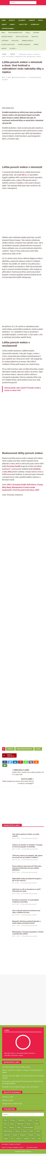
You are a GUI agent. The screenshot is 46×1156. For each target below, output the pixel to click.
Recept (28, 1124)
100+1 (24, 175)
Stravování (7, 1135)
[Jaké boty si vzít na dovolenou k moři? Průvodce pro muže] (6, 891)
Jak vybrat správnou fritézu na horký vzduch (16, 1067)
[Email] (4, 765)
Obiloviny (35, 36)
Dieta (5, 1124)
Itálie (39, 1138)
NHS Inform (31, 484)
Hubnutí (32, 20)
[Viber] (31, 762)
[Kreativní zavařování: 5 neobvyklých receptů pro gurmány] (6, 902)
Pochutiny (15, 40)
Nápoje (4, 48)
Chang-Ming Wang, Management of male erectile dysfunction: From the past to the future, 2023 (22, 487)
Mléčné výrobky (7, 36)
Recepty (12, 20)
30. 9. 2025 (17, 872)
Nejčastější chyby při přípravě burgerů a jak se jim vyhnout (20, 1087)
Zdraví (4, 24)
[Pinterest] (20, 762)
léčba (38, 749)
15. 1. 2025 (17, 936)
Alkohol (18, 1138)
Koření (36, 44)
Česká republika (28, 1127)
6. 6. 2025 (16, 914)
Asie (5, 1127)
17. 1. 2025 (17, 925)
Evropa (12, 1124)
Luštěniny (5, 40)
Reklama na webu (7, 1100)
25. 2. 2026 (17, 838)
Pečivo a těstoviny (22, 36)
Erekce (10, 749)
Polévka (31, 1135)
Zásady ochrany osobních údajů (12, 1103)
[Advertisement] (23, 214)
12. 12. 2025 (17, 849)
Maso (3, 32)
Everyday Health (13, 466)
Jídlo (36, 1120)
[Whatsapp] (25, 762)
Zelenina (36, 32)
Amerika (26, 1138)
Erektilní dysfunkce (24, 749)
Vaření (31, 1131)
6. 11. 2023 (7, 77)
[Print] (36, 762)
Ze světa (12, 48)
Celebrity (22, 20)
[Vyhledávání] (23, 2)
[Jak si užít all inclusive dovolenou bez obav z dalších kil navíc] (6, 913)
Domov (12, 24)
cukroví (38, 1135)
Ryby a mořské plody (15, 32)
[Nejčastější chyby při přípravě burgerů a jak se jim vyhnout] (6, 881)
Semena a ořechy (27, 40)
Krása (40, 20)
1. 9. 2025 (16, 883)
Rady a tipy (23, 24)
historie (15, 1135)
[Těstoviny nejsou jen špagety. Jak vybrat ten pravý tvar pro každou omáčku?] (6, 857)
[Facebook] (4, 762)
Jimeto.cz (28, 1151)
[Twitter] (10, 762)
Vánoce (17, 1131)
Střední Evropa (8, 1131)
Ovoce (28, 32)
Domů (4, 20)
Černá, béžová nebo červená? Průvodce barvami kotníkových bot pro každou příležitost (26, 868)
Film (12, 1138)
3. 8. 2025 (16, 904)
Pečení (38, 1131)
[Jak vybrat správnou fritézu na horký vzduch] (6, 836)
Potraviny (23, 1135)
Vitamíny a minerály (24, 44)
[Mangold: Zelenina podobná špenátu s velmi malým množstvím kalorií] (6, 923)
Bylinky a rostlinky (8, 44)
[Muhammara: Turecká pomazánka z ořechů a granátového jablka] (6, 934)
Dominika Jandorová (20, 77)
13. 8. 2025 (17, 893)
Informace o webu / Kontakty (11, 1144)
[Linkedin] (15, 762)
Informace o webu (7, 1097)
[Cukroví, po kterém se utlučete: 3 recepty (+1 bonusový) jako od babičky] (6, 847)
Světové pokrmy (8, 28)
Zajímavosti (35, 24)
